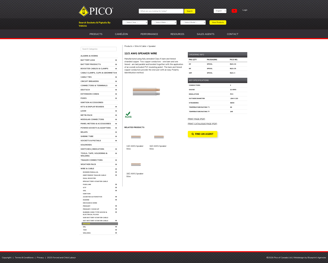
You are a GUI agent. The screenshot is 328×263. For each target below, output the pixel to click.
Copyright (7, 257)
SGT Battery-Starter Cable (95, 221)
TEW (85, 230)
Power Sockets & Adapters (96, 128)
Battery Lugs (88, 60)
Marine (86, 200)
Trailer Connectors (92, 160)
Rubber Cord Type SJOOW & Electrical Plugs (95, 213)
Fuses (84, 98)
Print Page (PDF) (196, 119)
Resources (177, 34)
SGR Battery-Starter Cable (95, 218)
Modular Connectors (92, 119)
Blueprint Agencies (317, 257)
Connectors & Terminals (94, 85)
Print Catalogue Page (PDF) (202, 123)
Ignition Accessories (92, 102)
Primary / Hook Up (91, 209)
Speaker (86, 224)
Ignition (86, 194)
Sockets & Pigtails (91, 140)
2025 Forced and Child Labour (61, 257)
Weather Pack (88, 164)
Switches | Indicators (92, 149)
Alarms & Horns (89, 56)
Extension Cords (90, 94)
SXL (84, 227)
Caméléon (121, 34)
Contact (232, 34)
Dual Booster (89, 178)
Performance (149, 34)
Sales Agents (205, 34)
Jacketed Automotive (92, 197)
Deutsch (85, 90)
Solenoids (86, 145)
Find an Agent (203, 134)
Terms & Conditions (24, 257)
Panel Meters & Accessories (96, 123)
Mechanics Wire (90, 203)
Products (96, 34)
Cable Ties (86, 77)
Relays (84, 132)
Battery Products (91, 64)
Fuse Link (87, 184)
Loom (83, 111)
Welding (87, 233)
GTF (84, 188)
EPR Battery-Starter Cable (95, 181)
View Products (218, 22)
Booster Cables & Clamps (94, 68)
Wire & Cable (87, 168)
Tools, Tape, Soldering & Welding (94, 154)
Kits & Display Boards (92, 107)
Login (244, 10)
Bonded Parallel (90, 172)
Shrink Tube (87, 136)
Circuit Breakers (90, 81)
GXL (84, 191)
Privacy (40, 257)
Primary (86, 206)
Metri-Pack (86, 115)
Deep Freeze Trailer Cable (94, 175)
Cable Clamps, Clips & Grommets (98, 73)
